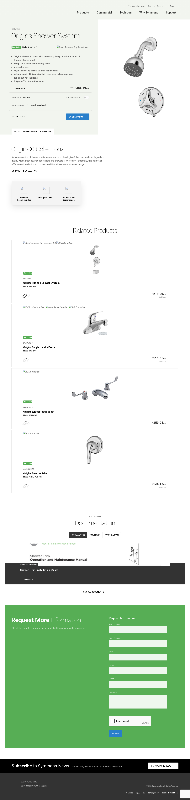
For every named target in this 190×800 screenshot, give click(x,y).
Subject (111, 679)
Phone (111, 665)
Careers (129, 793)
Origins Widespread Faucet (38, 411)
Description (113, 692)
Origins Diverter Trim (35, 473)
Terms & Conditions (170, 793)
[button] (77, 116)
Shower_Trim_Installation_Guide (39, 570)
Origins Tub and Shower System (41, 282)
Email (111, 652)
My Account (140, 793)
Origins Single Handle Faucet (39, 347)
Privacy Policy (153, 793)
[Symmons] (28, 12)
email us (44, 786)
